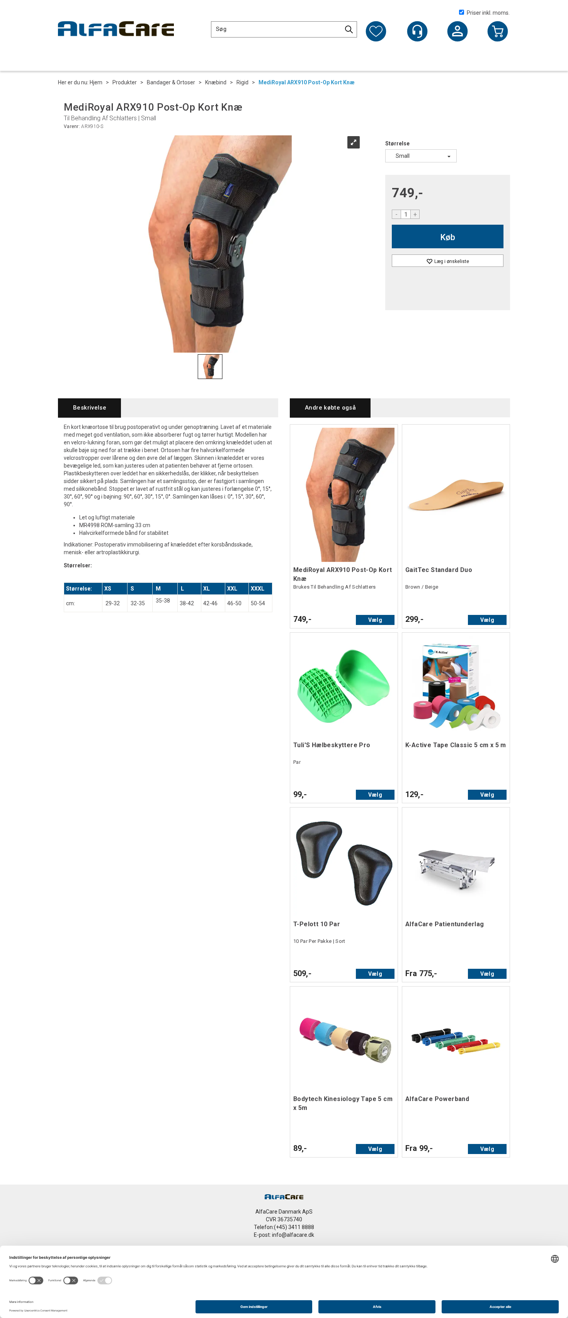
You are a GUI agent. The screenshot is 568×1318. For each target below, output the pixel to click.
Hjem (96, 82)
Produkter (124, 82)
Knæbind (215, 82)
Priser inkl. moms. (488, 13)
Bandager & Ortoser (171, 82)
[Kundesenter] (417, 31)
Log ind (457, 32)
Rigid (242, 82)
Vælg (375, 620)
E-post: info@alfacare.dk (284, 1235)
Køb (447, 237)
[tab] (89, 407)
